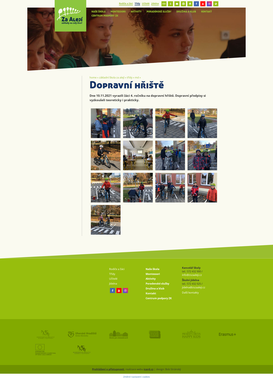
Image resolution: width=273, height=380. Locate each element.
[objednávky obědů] (189, 3)
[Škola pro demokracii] (118, 334)
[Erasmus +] (215, 3)
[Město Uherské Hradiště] (82, 334)
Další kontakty (190, 292)
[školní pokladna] (170, 3)
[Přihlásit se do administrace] (270, 377)
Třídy (129, 77)
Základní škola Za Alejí (111, 77)
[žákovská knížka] (183, 3)
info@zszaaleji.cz (192, 275)
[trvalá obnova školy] (155, 334)
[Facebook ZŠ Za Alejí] (196, 3)
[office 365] (176, 3)
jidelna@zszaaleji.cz (193, 287)
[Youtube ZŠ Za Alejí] (202, 3)
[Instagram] (209, 3)
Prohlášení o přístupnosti (108, 369)
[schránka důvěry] (164, 3)
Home (93, 77)
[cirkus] (191, 334)
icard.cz (148, 369)
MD (137, 77)
